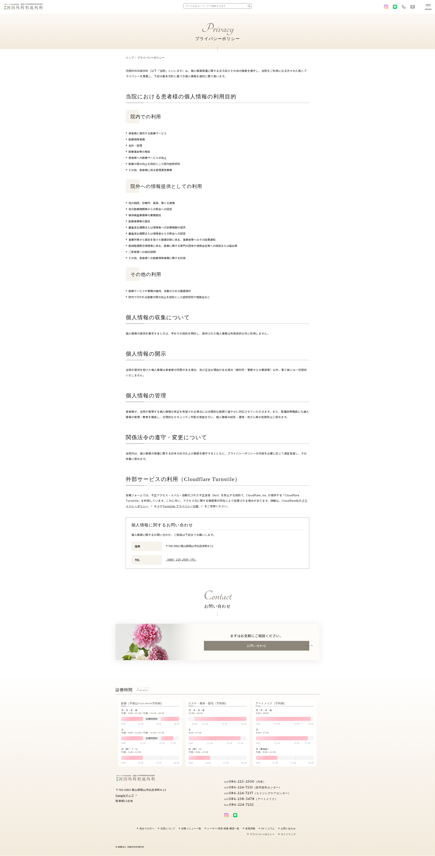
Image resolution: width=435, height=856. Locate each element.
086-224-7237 (257, 792)
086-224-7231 (253, 787)
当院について (167, 828)
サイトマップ (288, 834)
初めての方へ (147, 828)
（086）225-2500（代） (181, 559)
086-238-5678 (251, 798)
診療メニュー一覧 (191, 828)
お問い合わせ (256, 645)
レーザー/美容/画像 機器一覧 (223, 828)
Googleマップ (125, 795)
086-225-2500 (245, 781)
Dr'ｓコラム (268, 828)
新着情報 (250, 828)
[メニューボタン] (428, 7)
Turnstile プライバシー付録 (181, 506)
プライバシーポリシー (262, 834)
